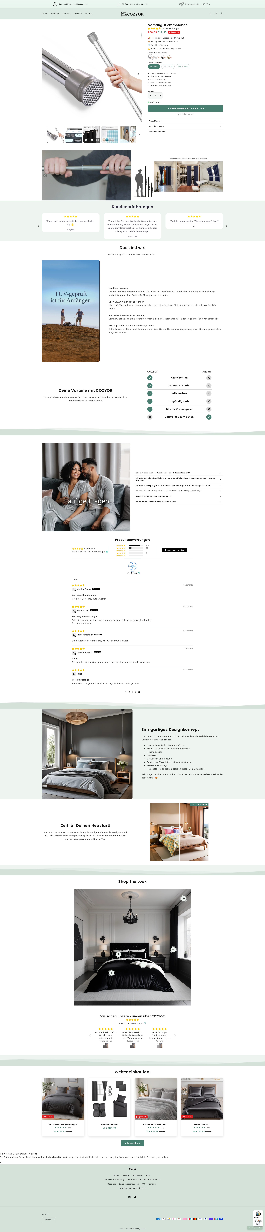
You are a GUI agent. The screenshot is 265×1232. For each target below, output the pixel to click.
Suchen (116, 1175)
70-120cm (168, 67)
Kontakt (152, 1184)
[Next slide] (220, 176)
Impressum (138, 1175)
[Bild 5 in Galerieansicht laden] (128, 134)
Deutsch (48, 1220)
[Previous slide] (45, 176)
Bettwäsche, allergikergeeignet (63, 1124)
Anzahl (151, 91)
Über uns (111, 1184)
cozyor (128, 1229)
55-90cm (154, 67)
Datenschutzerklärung (114, 1180)
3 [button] (132, 692)
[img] (78, 585)
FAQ (144, 1184)
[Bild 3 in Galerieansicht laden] (91, 134)
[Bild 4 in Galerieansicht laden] (109, 134)
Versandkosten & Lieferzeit (132, 1188)
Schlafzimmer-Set (109, 1124)
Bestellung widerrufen (255, 1228)
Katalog (126, 1175)
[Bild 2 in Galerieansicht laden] (73, 134)
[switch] (258, 1224)
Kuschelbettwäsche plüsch (155, 1124)
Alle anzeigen (132, 1143)
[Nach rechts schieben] (139, 134)
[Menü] (261, 1211)
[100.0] (132, 566)
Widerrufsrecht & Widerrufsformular (143, 1180)
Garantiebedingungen (129, 1184)
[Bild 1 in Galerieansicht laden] (55, 134)
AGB (148, 1175)
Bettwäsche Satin (202, 1124)
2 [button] (129, 692)
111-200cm (183, 67)
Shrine (143, 1229)
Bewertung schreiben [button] (174, 550)
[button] (210, 14)
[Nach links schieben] (44, 134)
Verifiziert (132, 573)
